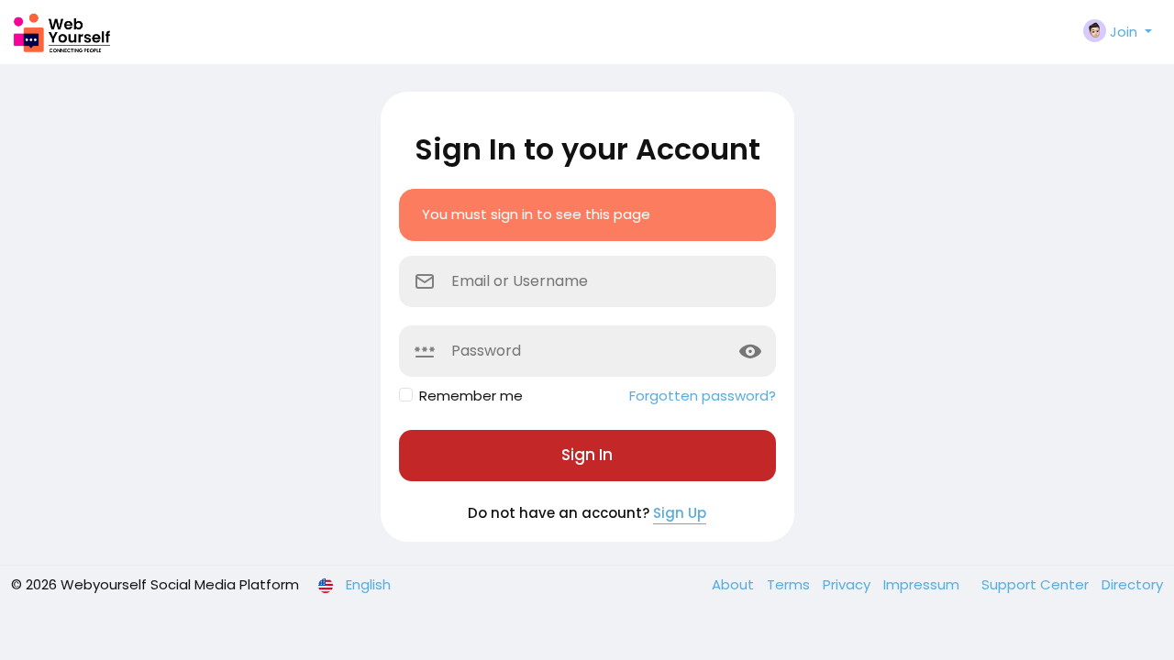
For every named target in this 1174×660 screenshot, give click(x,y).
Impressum (923, 584)
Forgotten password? (702, 395)
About (735, 584)
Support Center (1036, 584)
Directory (1132, 584)
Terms (790, 584)
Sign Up (679, 512)
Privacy (848, 584)
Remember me (471, 395)
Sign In (587, 455)
